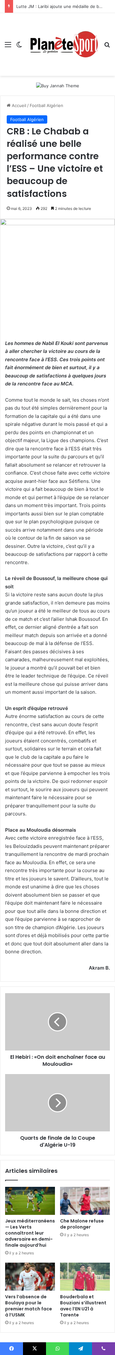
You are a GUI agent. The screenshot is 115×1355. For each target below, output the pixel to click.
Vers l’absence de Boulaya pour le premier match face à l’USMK (28, 1306)
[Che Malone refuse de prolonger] (85, 1201)
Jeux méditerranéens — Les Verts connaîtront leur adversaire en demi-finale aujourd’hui (30, 1233)
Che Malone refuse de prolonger (82, 1224)
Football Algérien (46, 105)
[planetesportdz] (63, 44)
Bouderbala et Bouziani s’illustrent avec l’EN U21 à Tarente (83, 1306)
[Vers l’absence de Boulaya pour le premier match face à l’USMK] (30, 1277)
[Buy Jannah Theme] (57, 85)
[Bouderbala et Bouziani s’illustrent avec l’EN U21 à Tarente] (85, 1277)
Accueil (18, 105)
